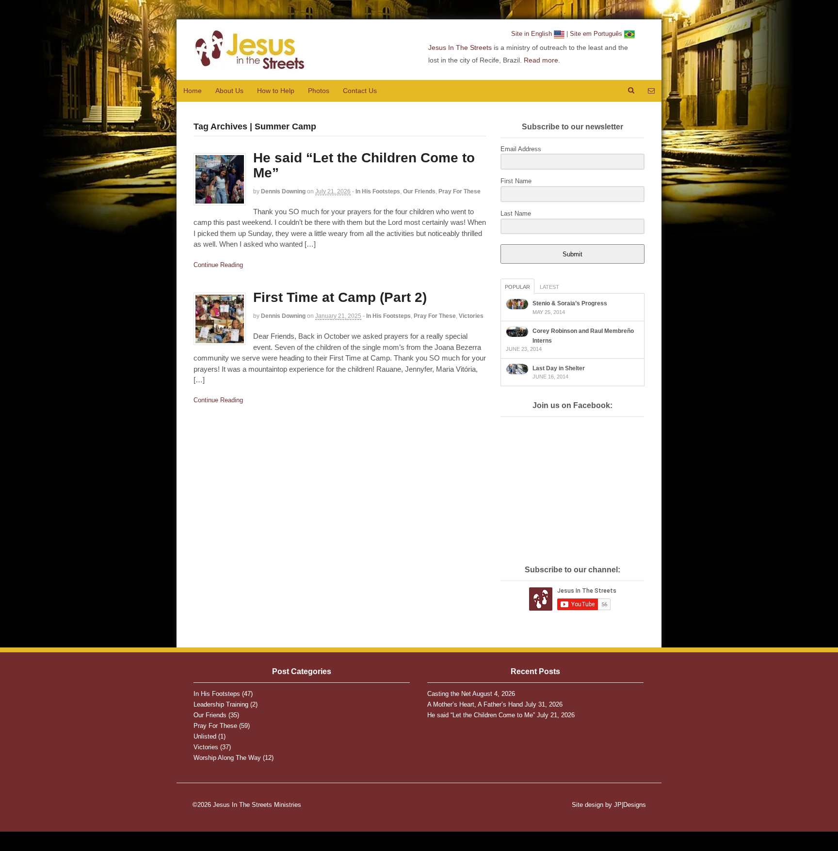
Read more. (542, 60)
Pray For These (459, 191)
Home (192, 91)
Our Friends (419, 191)
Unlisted (204, 736)
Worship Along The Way (227, 757)
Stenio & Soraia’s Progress (569, 303)
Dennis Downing (283, 191)
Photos (318, 91)
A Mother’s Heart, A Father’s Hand (475, 704)
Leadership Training (220, 704)
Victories (471, 316)
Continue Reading (218, 264)
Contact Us (360, 91)
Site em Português (597, 33)
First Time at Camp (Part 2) (340, 297)
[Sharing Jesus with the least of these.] (249, 65)
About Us (229, 91)
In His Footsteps (377, 191)
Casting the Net (449, 693)
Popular (517, 287)
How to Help (275, 91)
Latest (549, 287)
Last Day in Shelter (558, 368)
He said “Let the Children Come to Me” (364, 165)
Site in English (532, 33)
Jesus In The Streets (460, 47)
